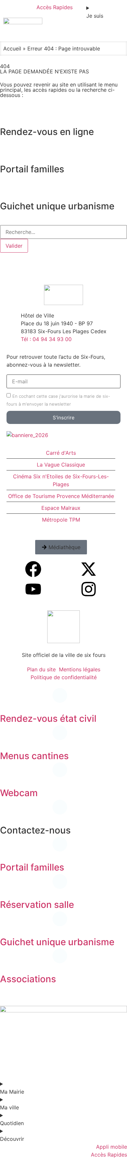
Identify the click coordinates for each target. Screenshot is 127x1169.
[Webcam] (8, 775)
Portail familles (32, 867)
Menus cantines (34, 755)
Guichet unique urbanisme (57, 942)
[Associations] (8, 961)
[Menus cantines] (8, 738)
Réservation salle (37, 904)
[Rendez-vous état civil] (8, 700)
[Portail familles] (8, 849)
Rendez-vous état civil (48, 718)
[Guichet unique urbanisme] (8, 924)
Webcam (19, 792)
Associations (28, 979)
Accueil (12, 48)
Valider (14, 245)
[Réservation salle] (8, 886)
